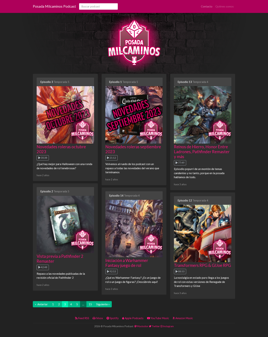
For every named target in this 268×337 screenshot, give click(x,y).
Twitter (155, 326)
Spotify (114, 318)
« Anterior (41, 304)
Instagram (168, 326)
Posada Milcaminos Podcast (54, 6)
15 (90, 304)
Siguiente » (103, 304)
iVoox (99, 318)
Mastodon (142, 326)
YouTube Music (159, 318)
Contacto (206, 6)
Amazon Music (184, 318)
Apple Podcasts (133, 318)
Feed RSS (83, 318)
